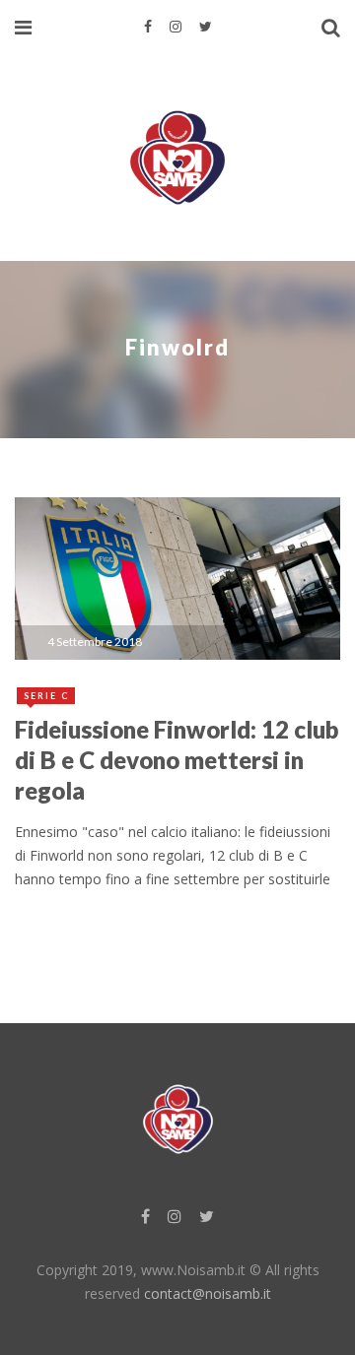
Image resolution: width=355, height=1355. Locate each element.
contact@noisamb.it (207, 1293)
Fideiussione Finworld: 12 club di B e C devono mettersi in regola (176, 760)
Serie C (47, 695)
